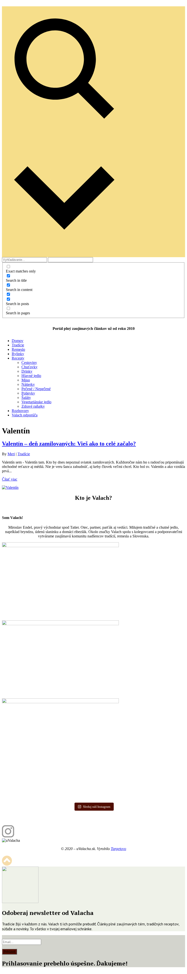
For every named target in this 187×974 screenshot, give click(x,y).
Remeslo (18, 349)
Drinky (26, 371)
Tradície (18, 345)
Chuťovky (29, 367)
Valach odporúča (24, 415)
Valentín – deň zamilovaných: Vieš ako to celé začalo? (69, 443)
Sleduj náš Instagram (96, 806)
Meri (11, 454)
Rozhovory (20, 411)
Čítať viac (9, 479)
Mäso (25, 380)
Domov (17, 341)
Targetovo (118, 849)
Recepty (18, 358)
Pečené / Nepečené (36, 389)
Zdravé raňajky (33, 406)
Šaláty (26, 397)
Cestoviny (29, 362)
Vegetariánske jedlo (36, 402)
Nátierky (28, 384)
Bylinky (18, 354)
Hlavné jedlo (31, 376)
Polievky (28, 393)
